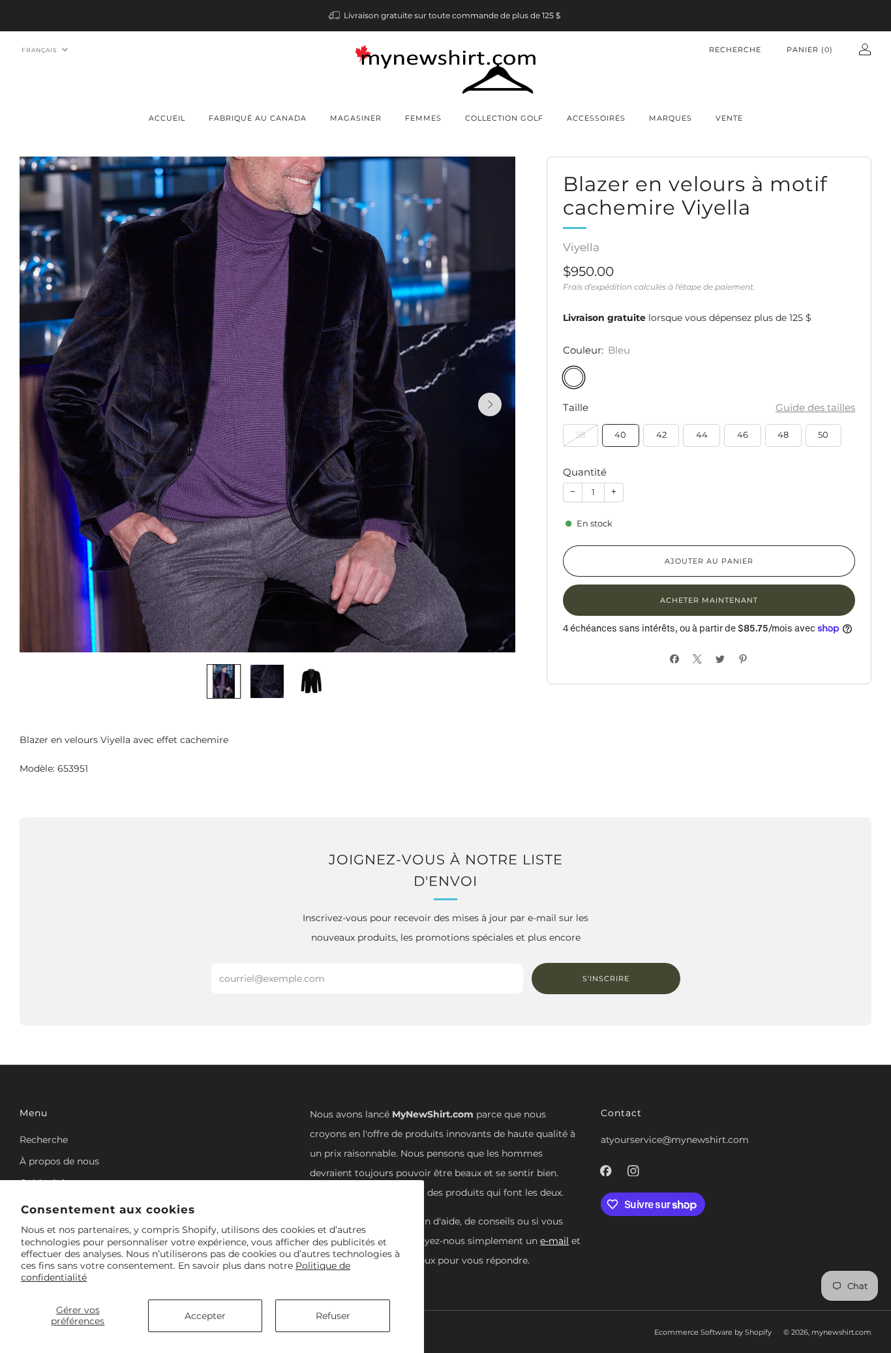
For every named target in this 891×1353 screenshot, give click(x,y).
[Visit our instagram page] (633, 1171)
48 (783, 435)
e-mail (554, 1241)
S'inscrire (605, 978)
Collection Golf (504, 118)
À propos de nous (59, 1161)
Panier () (810, 49)
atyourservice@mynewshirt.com (675, 1140)
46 (742, 435)
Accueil (167, 118)
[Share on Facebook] (675, 659)
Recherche (735, 49)
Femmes (423, 118)
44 (702, 435)
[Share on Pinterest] (743, 659)
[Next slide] (490, 404)
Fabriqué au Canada (258, 118)
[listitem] (446, 15)
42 (661, 435)
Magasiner (356, 118)
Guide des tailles (815, 407)
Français (39, 49)
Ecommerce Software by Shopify (713, 1332)
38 (580, 435)
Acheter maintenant (709, 600)
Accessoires (596, 118)
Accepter (205, 1316)
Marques (670, 118)
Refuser (333, 1316)
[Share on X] (697, 659)
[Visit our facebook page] (606, 1171)
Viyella (581, 247)
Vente (729, 118)
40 (620, 435)
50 (823, 435)
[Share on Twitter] (720, 659)
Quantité (585, 472)
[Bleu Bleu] (573, 377)
